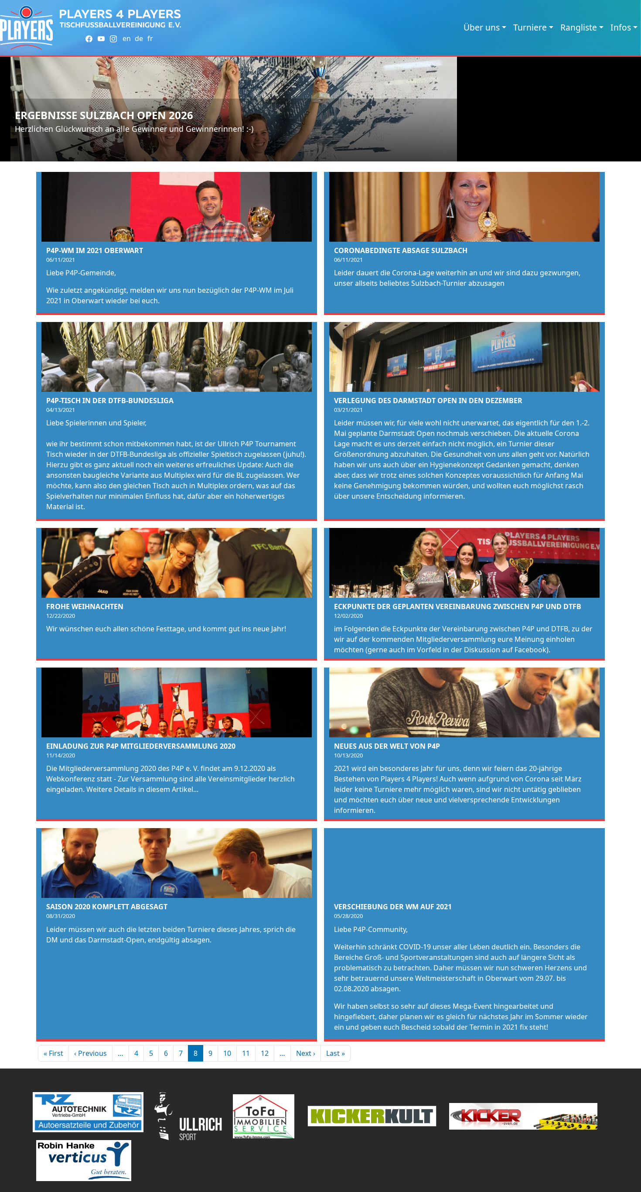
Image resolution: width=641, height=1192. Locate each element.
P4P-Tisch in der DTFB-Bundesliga (110, 400)
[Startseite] (26, 27)
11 (246, 1053)
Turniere (530, 27)
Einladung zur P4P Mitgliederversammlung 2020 (140, 746)
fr (150, 38)
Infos (620, 27)
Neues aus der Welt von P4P (387, 746)
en (127, 38)
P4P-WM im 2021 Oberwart (94, 250)
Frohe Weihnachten (84, 606)
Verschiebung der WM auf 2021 (393, 906)
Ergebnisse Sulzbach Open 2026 (104, 115)
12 (265, 1053)
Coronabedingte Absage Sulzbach (400, 250)
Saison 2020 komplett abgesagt (106, 906)
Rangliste (578, 27)
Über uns (482, 27)
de (139, 38)
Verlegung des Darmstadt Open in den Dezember (428, 400)
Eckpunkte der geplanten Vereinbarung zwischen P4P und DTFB (457, 606)
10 (227, 1053)
